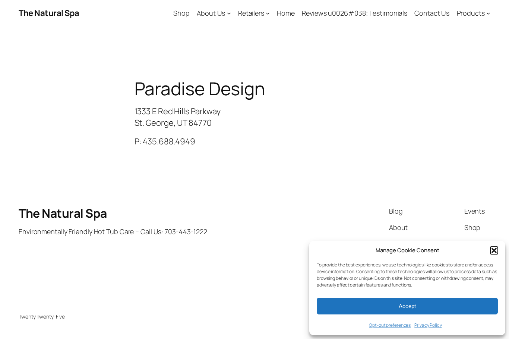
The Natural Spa (49, 13)
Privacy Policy (428, 325)
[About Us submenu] (229, 13)
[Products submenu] (488, 13)
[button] (494, 250)
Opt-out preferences (390, 325)
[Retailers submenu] (268, 13)
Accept (407, 306)
